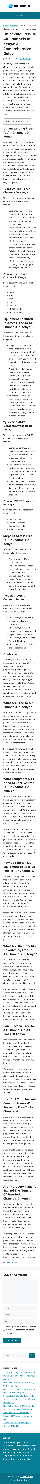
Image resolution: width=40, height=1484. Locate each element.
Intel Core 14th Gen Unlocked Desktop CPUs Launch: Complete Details (17, 1416)
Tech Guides (13, 26)
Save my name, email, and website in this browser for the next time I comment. (21, 1329)
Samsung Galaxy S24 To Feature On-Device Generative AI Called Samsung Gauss (20, 1375)
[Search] (32, 1355)
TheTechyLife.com (26, 1477)
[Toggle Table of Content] (26, 121)
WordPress (24, 1480)
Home (5, 26)
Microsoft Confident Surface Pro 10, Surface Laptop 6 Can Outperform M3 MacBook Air (20, 1399)
